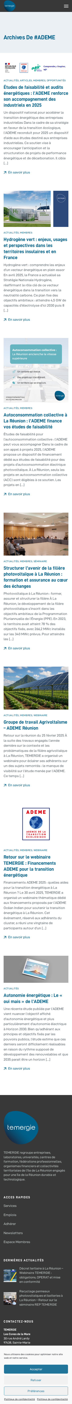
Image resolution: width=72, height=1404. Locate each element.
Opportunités (56, 80)
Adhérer (10, 1224)
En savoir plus (18, 172)
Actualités (11, 80)
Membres (39, 80)
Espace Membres (17, 1242)
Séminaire (40, 561)
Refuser (36, 1380)
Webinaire (40, 715)
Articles (26, 80)
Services (10, 1205)
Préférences (36, 1391)
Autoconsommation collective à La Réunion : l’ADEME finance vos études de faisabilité (35, 420)
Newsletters (13, 1233)
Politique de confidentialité (19, 1399)
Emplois (10, 1215)
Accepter (36, 1369)
